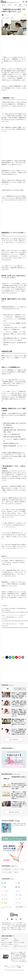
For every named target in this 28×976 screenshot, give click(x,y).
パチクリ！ (16, 944)
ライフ (25, 4)
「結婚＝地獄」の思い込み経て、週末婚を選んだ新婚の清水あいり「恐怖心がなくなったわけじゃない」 (19, 703)
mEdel (3, 940)
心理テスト (16, 872)
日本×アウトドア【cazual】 (19, 942)
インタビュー (16, 869)
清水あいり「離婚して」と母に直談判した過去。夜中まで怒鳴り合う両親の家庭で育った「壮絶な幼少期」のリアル (19, 713)
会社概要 (19, 967)
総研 (5, 883)
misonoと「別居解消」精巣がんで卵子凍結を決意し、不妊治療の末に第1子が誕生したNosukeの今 (19, 732)
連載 (5, 887)
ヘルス (15, 4)
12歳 (7, 17)
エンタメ (10, 4)
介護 (22, 869)
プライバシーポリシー (11, 967)
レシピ (5, 894)
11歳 (3, 17)
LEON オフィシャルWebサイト (8, 944)
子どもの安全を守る (6, 869)
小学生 (12, 17)
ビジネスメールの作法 (7, 872)
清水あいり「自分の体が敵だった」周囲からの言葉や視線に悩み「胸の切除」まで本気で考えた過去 (19, 695)
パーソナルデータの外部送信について (16, 966)
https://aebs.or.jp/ (22, 961)
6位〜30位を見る (14, 739)
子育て (20, 4)
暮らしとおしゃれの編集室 (7, 942)
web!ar (15, 938)
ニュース (6, 891)
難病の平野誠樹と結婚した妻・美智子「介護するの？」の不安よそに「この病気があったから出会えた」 (19, 723)
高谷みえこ (5, 605)
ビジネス (4, 4)
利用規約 (6, 966)
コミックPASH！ (5, 946)
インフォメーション (8, 907)
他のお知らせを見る (14, 812)
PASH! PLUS (16, 940)
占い (19, 891)
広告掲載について (22, 906)
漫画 (19, 887)
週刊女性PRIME (5, 938)
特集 (19, 883)
